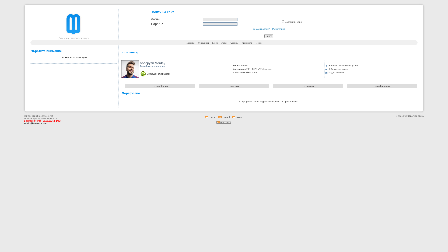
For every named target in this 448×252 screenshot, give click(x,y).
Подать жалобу (336, 72)
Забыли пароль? (261, 29)
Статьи (224, 43)
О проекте (401, 116)
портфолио (162, 86)
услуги (235, 86)
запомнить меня (293, 22)
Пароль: (157, 24)
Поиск (258, 43)
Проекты (190, 43)
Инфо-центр (247, 43)
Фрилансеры (203, 43)
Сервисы (234, 43)
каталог (69, 57)
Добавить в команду (338, 69)
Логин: (155, 19)
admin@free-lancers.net (35, 123)
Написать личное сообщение (343, 65)
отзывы (310, 86)
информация (383, 86)
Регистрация (278, 29)
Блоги (215, 43)
